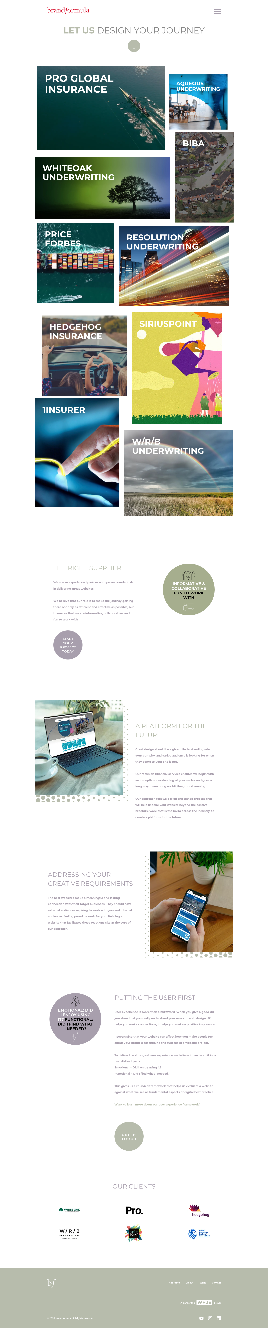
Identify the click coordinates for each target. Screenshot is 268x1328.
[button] (217, 11)
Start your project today (68, 645)
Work (203, 1282)
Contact (216, 1282)
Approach (174, 1282)
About (189, 1282)
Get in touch (129, 1137)
